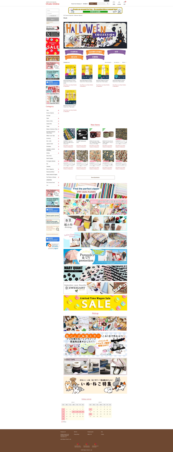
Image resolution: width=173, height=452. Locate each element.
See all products (95, 177)
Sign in (52, 19)
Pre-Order (48, 115)
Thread (47, 126)
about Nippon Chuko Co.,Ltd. (65, 439)
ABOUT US (90, 434)
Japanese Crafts (49, 143)
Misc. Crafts (48, 141)
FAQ (102, 431)
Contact (102, 434)
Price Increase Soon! (50, 182)
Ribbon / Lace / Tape (50, 135)
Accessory (48, 138)
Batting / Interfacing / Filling (51, 129)
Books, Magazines (50, 169)
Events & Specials (50, 112)
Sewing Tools (49, 123)
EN (108, 0)
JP (106, 0)
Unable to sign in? (49, 22)
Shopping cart (63, 431)
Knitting (47, 153)
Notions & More (49, 121)
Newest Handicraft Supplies (51, 174)
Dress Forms (49, 155)
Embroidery (48, 146)
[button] (52, 246)
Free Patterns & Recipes (51, 177)
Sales (47, 110)
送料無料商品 (49, 179)
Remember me (53, 15)
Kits (47, 163)
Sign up (47, 23)
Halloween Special (78, 15)
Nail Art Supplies (49, 158)
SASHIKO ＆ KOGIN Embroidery (50, 150)
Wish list (75, 431)
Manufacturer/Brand (50, 171)
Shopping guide (90, 431)
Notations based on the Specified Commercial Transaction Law (64, 435)
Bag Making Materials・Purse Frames (51, 132)
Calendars (48, 166)
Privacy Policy (76, 434)
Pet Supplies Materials (50, 161)
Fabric (47, 118)
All (64, 15)
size (47, 185)
